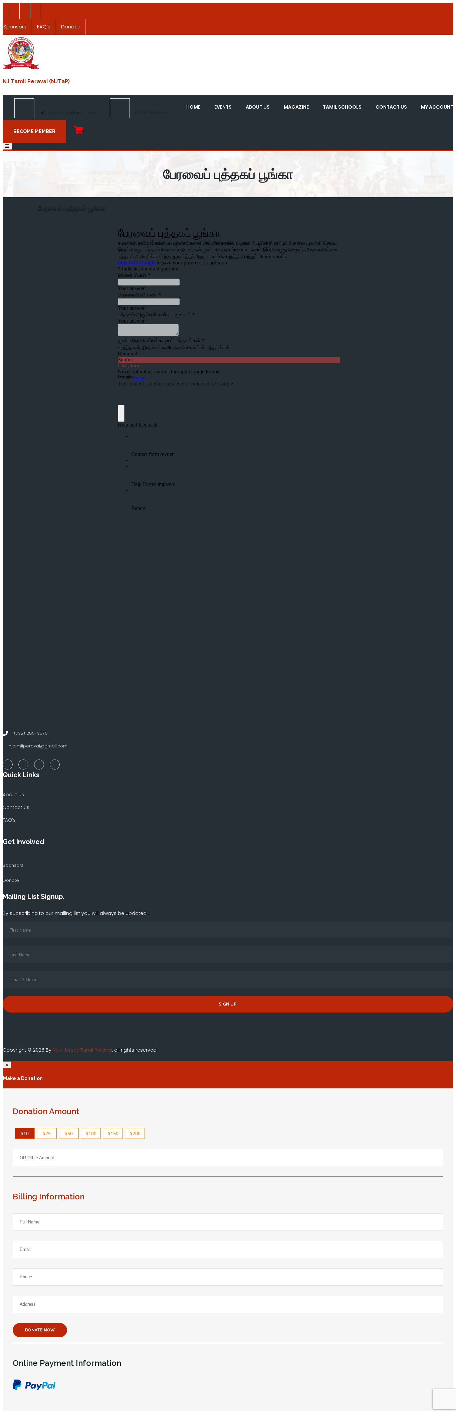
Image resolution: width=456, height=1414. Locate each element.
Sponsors (13, 865)
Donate (70, 26)
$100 (91, 1133)
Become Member (34, 131)
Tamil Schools (342, 107)
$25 (47, 1133)
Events (223, 107)
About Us (258, 107)
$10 (25, 1133)
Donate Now (40, 1330)
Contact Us (391, 107)
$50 (69, 1133)
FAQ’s (43, 26)
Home (193, 107)
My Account (437, 107)
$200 (135, 1133)
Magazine (296, 107)
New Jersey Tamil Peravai (82, 1050)
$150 (113, 1133)
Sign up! (228, 1004)
